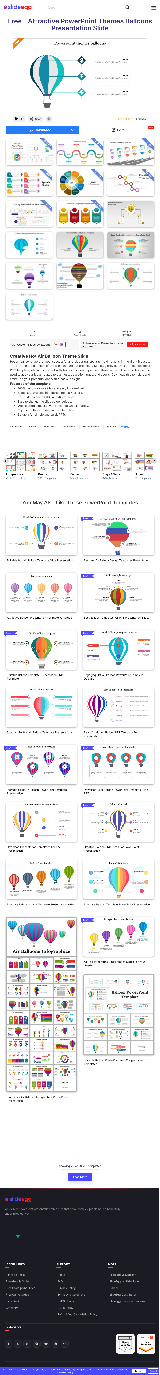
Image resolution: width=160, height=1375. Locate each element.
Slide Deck (13, 1301)
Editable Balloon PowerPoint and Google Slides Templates (113, 1061)
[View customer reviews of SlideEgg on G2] (146, 1344)
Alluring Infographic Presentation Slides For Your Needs (114, 963)
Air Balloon (69, 426)
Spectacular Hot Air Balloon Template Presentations (39, 732)
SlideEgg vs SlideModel (124, 1281)
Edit (135, 129)
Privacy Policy (67, 1288)
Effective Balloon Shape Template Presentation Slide (40, 904)
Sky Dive (111, 426)
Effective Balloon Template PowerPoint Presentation (117, 904)
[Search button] (127, 7)
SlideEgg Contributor (122, 1294)
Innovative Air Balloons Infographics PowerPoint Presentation (37, 1098)
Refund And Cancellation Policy (77, 1314)
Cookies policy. (65, 1372)
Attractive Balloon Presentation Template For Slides (39, 617)
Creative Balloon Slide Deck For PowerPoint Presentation (111, 848)
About (61, 1274)
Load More (80, 1176)
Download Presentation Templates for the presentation (34, 848)
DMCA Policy (66, 1301)
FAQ (60, 1281)
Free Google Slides (18, 1281)
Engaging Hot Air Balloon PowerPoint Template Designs (113, 676)
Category (12, 1307)
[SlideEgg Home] (80, 1199)
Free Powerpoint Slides (20, 1288)
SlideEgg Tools (15, 1274)
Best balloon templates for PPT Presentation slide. (116, 617)
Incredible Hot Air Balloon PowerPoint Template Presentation (37, 791)
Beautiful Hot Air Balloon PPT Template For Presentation (111, 734)
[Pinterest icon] (49, 119)
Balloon (33, 426)
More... (125, 426)
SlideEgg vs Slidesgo (122, 1274)
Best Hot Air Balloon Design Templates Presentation (116, 560)
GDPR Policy (65, 1307)
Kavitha (126, 334)
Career (113, 1288)
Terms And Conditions (71, 1294)
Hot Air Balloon (91, 426)
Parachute (16, 426)
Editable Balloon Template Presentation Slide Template (35, 676)
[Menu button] (154, 8)
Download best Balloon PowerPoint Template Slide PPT (116, 791)
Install (138, 344)
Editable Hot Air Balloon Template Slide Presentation (40, 560)
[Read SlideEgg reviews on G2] (125, 1344)
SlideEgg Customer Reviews (127, 1301)
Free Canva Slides (17, 1294)
